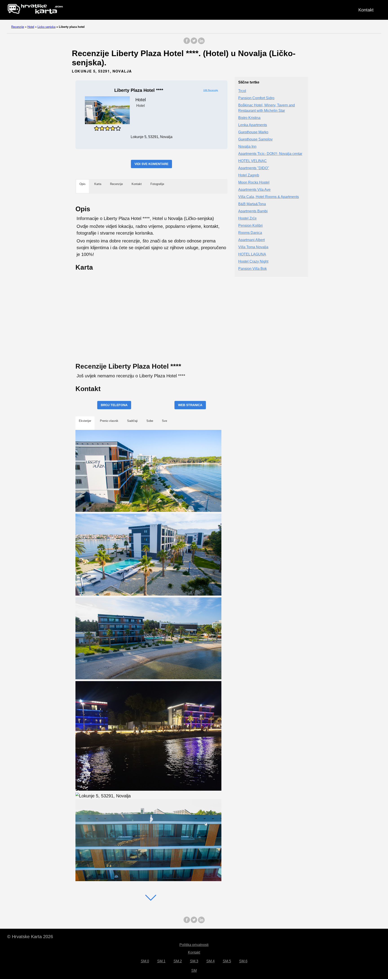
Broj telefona (114, 405)
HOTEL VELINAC (252, 161)
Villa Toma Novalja (253, 247)
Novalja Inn (247, 146)
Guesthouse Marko (253, 132)
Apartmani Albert (251, 240)
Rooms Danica (250, 233)
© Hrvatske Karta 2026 (30, 936)
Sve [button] (164, 420)
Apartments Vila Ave (254, 189)
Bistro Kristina (249, 118)
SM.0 (145, 961)
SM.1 (161, 961)
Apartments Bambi (253, 211)
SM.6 (243, 961)
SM (194, 970)
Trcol (242, 91)
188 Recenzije (210, 90)
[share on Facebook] (186, 43)
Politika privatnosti (194, 945)
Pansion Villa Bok (252, 269)
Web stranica (190, 405)
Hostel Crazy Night (253, 261)
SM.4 (210, 961)
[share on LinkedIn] (201, 43)
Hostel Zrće (247, 218)
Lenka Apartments (252, 125)
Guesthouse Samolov (255, 139)
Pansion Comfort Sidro (256, 98)
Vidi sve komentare (151, 164)
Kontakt (366, 9)
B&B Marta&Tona (252, 204)
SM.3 (194, 961)
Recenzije (17, 27)
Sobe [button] (149, 420)
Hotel (30, 27)
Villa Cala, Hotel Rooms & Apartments (268, 197)
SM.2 (178, 961)
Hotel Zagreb (248, 175)
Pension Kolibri (250, 225)
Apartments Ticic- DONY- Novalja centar (270, 154)
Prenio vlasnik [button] (109, 420)
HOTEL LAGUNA (252, 254)
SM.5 (227, 961)
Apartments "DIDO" (253, 168)
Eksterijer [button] (85, 420)
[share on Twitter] (194, 43)
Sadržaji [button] (132, 420)
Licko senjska (46, 27)
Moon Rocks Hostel (253, 182)
